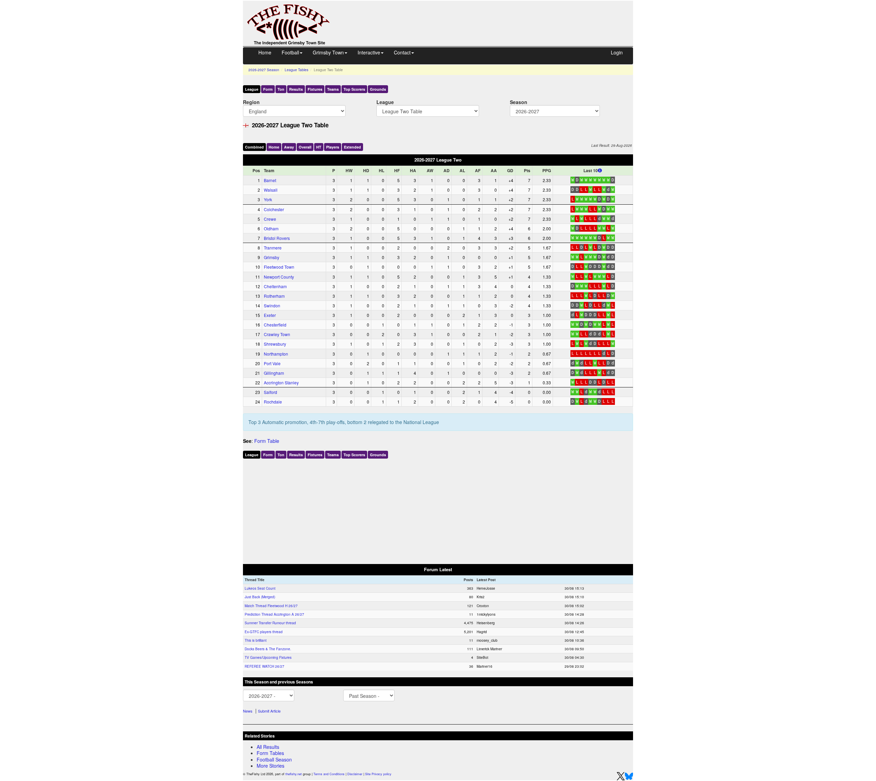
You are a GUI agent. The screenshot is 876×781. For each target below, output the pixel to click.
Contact (402, 52)
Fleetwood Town (279, 267)
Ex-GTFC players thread (264, 631)
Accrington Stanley (281, 382)
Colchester (274, 209)
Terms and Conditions (329, 774)
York (268, 199)
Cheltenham (275, 286)
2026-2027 (263, 69)
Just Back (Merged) (260, 596)
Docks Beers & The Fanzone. (268, 648)
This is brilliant (256, 640)
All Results (268, 746)
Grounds (378, 89)
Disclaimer (354, 774)
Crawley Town (277, 334)
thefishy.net (293, 774)
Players (332, 147)
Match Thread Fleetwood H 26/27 (271, 605)
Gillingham (274, 373)
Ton (281, 89)
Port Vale (272, 363)
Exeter (270, 315)
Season (518, 102)
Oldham (271, 228)
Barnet (270, 180)
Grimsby (271, 257)
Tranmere (273, 248)
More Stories (270, 765)
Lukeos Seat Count (260, 588)
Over (305, 147)
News (248, 711)
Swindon (272, 305)
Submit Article (269, 711)
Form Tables (270, 753)
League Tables (296, 69)
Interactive (369, 52)
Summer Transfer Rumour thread (270, 622)
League (251, 89)
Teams (333, 89)
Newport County (279, 277)
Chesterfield (275, 325)
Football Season (274, 759)
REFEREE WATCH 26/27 (264, 666)
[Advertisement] (487, 16)
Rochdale (273, 402)
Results (296, 89)
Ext (352, 147)
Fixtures (315, 89)
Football (290, 52)
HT (318, 147)
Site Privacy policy (378, 774)
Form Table (266, 440)
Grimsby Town (328, 52)
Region (251, 102)
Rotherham (274, 296)
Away (289, 147)
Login (617, 52)
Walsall (271, 190)
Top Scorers (354, 89)
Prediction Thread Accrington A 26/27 (274, 614)
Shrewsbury (275, 344)
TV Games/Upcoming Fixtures (268, 657)
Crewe (270, 219)
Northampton (276, 354)
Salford (270, 392)
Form (268, 89)
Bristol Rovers (277, 238)
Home (264, 52)
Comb (254, 147)
